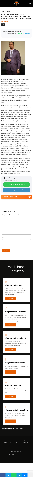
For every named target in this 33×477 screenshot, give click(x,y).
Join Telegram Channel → (16, 190)
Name (3, 237)
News (3, 24)
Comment (5, 217)
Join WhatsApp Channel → (16, 184)
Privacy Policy (16, 451)
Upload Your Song (10, 442)
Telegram (27, 33)
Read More (10, 298)
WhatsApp (19, 33)
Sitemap (24, 447)
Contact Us (25, 442)
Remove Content (12, 447)
